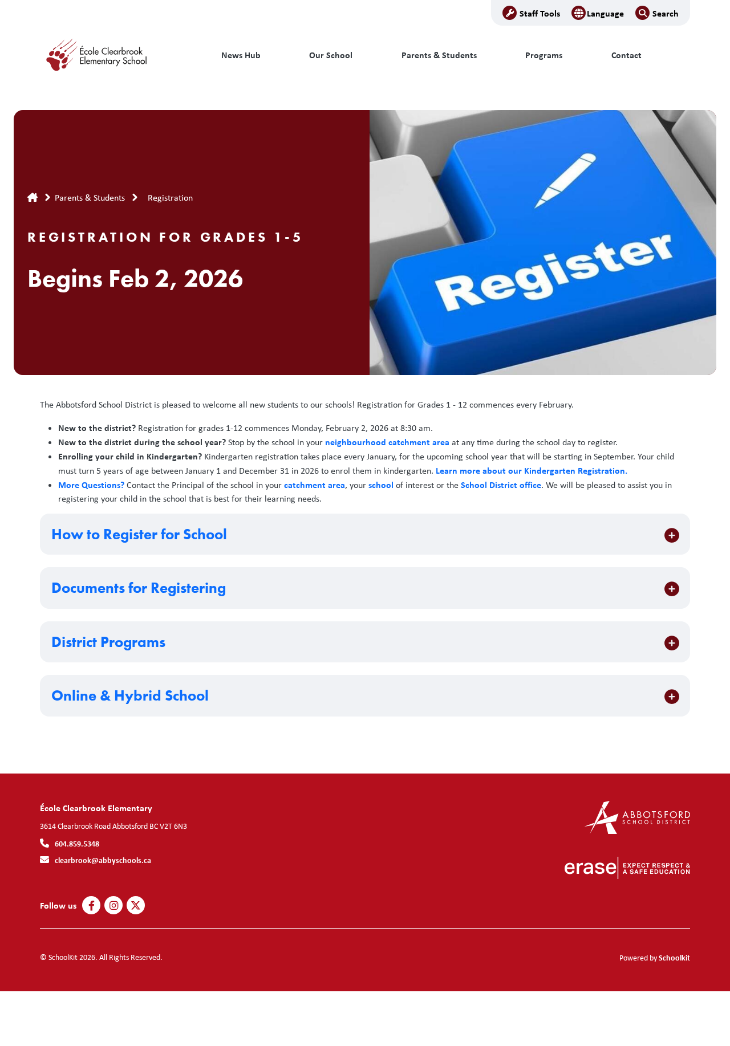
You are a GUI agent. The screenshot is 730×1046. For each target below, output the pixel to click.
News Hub (241, 55)
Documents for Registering (138, 588)
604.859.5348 (77, 843)
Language (605, 13)
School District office (501, 484)
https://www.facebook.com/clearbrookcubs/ (91, 906)
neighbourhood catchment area (387, 442)
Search (665, 13)
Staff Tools (540, 13)
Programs (543, 55)
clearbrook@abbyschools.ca (103, 859)
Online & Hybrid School (130, 695)
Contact (626, 55)
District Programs (108, 642)
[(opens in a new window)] (637, 817)
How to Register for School (139, 534)
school (381, 484)
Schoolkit (674, 957)
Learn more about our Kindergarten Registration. (531, 470)
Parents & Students (439, 55)
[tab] (365, 534)
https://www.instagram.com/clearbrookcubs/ (114, 906)
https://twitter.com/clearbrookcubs (136, 906)
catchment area (314, 484)
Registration (170, 197)
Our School (330, 55)
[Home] (117, 55)
